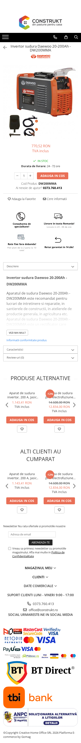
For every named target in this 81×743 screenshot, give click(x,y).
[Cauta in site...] (76, 37)
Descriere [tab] (13, 266)
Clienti (38, 577)
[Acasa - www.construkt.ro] (40, 23)
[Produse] (6, 38)
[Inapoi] (3, 47)
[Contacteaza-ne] (55, 37)
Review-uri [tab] (15, 357)
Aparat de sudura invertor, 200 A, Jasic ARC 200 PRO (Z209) (22, 395)
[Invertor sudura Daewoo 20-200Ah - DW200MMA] (40, 102)
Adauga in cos (52, 176)
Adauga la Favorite (23, 199)
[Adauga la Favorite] (22, 429)
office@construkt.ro (43, 610)
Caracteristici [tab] (15, 349)
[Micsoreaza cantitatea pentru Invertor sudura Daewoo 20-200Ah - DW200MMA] (17, 175)
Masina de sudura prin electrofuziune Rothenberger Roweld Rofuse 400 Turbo (59, 395)
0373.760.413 (43, 604)
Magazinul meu (39, 568)
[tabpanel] (40, 102)
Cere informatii (56, 199)
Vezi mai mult (17, 332)
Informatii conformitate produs (26, 340)
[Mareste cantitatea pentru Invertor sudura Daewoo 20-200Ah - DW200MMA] (30, 175)
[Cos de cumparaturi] (66, 37)
